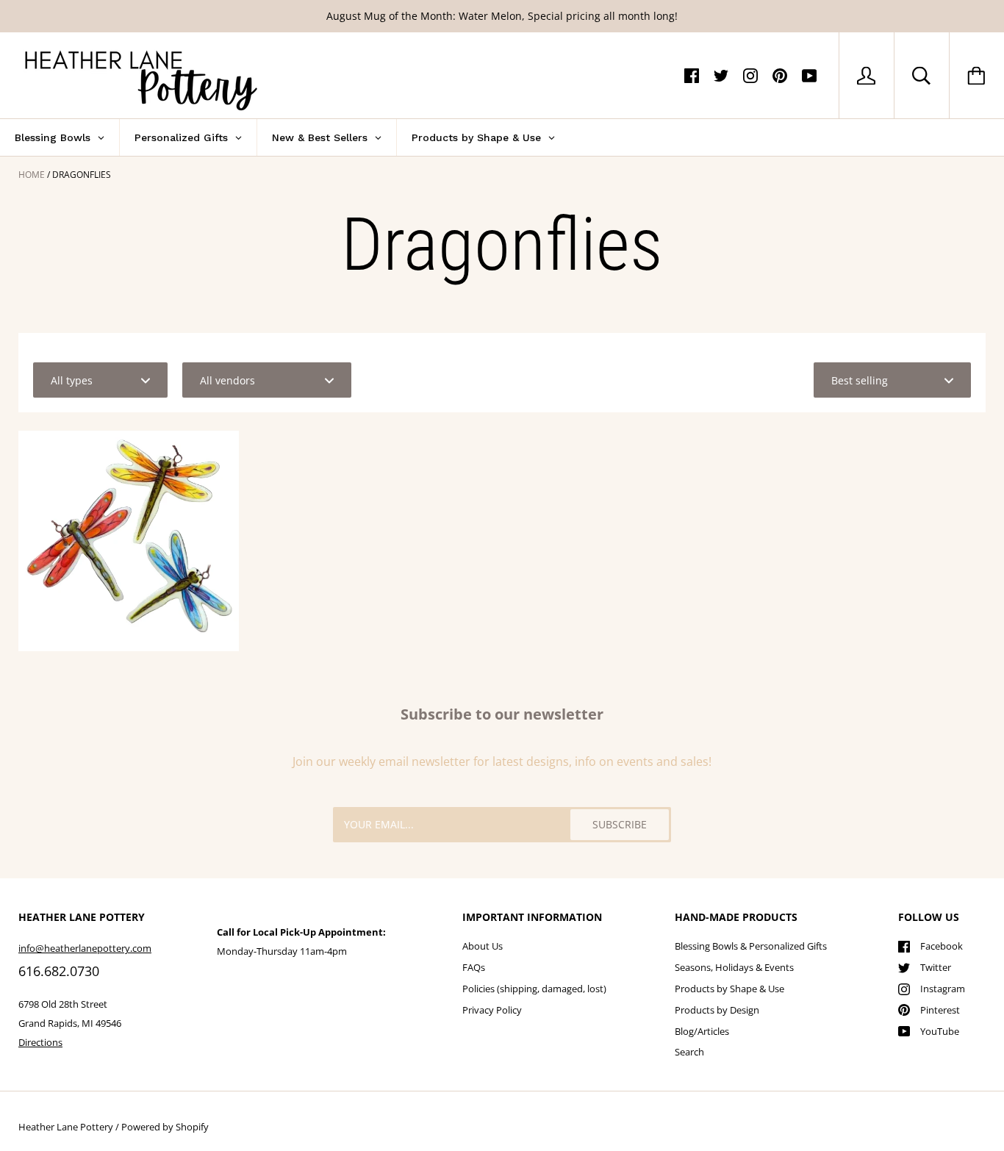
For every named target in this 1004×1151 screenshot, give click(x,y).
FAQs (473, 967)
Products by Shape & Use (729, 988)
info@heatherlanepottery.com (84, 948)
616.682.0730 (58, 971)
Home (31, 174)
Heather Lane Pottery (65, 1126)
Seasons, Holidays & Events (734, 967)
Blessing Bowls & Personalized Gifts (751, 946)
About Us (482, 946)
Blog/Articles (702, 1031)
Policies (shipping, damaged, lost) (534, 988)
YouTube (939, 1031)
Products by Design (717, 1009)
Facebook (941, 946)
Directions (40, 1042)
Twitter (935, 967)
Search (689, 1051)
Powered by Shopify (165, 1126)
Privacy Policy (492, 1009)
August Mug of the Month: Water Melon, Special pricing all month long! (502, 16)
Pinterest (940, 1009)
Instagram (942, 988)
